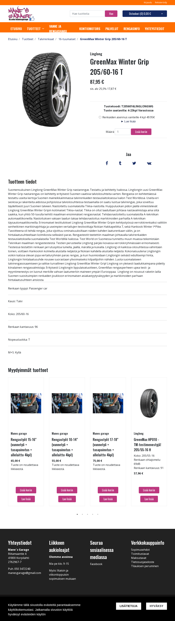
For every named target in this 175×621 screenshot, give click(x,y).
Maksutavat (138, 558)
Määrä (110, 132)
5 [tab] (97, 514)
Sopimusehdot (140, 550)
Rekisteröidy (161, 2)
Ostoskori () (140, 14)
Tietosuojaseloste (142, 562)
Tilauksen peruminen (145, 566)
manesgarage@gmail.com (24, 573)
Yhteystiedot (154, 28)
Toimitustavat (140, 554)
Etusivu (16, 28)
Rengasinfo (132, 28)
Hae (111, 14)
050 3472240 (22, 569)
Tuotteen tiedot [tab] (22, 181)
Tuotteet (34, 28)
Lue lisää (130, 121)
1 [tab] (77, 514)
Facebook (96, 564)
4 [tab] (92, 514)
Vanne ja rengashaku (58, 29)
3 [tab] (87, 514)
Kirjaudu (148, 2)
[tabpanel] (26, 441)
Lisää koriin (141, 132)
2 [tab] (82, 514)
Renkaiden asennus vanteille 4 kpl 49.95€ (128, 117)
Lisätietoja (129, 606)
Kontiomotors (89, 28)
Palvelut (111, 28)
